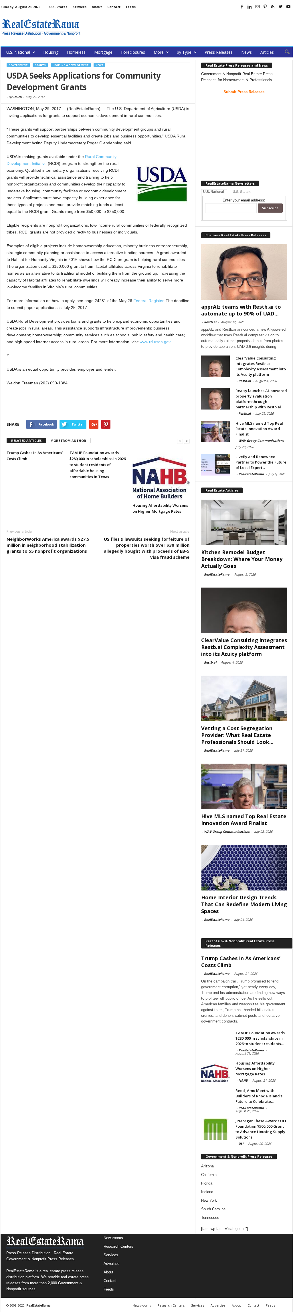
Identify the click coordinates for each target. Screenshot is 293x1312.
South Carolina (213, 1209)
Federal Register (148, 300)
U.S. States (58, 7)
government (18, 65)
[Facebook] (242, 6)
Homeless (76, 52)
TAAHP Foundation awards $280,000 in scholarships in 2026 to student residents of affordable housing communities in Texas (98, 464)
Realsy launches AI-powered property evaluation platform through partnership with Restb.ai (261, 399)
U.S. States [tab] (242, 192)
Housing (50, 52)
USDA (17, 97)
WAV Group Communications (261, 440)
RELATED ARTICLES (26, 440)
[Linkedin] (249, 6)
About (97, 7)
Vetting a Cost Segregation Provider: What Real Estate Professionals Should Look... (237, 735)
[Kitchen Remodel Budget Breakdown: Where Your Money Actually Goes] (244, 522)
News (246, 52)
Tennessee (210, 1217)
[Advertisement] (188, 27)
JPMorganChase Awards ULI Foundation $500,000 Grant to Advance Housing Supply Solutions (260, 1129)
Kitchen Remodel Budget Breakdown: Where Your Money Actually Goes (241, 559)
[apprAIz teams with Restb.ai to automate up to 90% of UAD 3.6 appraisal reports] (244, 272)
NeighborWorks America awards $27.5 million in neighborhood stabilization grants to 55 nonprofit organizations (48, 545)
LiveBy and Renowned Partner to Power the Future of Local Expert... (260, 462)
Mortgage (103, 52)
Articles (267, 52)
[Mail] (257, 6)
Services (79, 7)
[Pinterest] (265, 6)
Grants (40, 65)
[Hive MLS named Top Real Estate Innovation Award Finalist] (215, 431)
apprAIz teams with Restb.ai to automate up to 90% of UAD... (241, 310)
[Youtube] (288, 6)
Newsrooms (113, 1238)
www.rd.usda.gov (155, 342)
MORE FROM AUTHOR (68, 440)
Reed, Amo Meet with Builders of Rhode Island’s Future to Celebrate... (258, 1096)
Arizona (207, 1166)
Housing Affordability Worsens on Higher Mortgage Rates (255, 1069)
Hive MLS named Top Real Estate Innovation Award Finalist (259, 429)
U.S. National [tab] (213, 192)
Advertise (111, 1263)
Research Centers (118, 1246)
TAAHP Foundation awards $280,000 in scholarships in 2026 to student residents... (260, 1038)
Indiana (207, 1192)
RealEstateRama (251, 474)
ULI (240, 1143)
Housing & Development (71, 65)
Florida (206, 1183)
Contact (113, 7)
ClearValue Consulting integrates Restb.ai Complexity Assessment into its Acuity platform (260, 366)
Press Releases (219, 52)
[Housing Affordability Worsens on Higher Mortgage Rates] (161, 474)
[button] (284, 52)
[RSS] (273, 6)
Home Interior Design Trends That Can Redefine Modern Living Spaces (244, 904)
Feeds (131, 7)
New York (209, 1200)
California (209, 1175)
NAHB (243, 1080)
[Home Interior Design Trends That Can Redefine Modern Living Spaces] (244, 867)
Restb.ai (210, 322)
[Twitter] (280, 6)
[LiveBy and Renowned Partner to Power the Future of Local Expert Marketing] (215, 465)
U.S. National (18, 52)
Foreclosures (133, 52)
